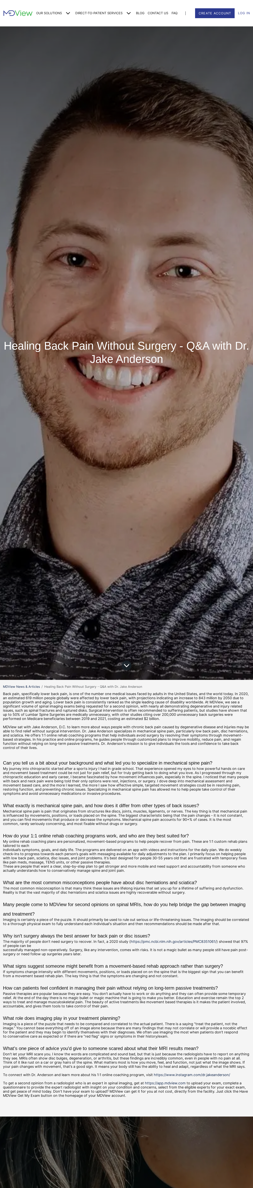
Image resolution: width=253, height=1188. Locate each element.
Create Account (215, 13)
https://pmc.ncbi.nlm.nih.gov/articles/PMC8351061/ (173, 941)
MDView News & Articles (21, 687)
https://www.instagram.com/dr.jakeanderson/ (192, 1075)
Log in (244, 13)
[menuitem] (54, 13)
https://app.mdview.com (165, 1083)
